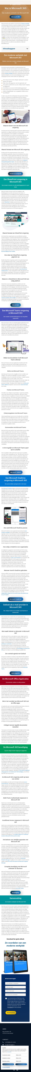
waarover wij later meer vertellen (8, 297)
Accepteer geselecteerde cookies (8, 1064)
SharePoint (7, 202)
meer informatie (24, 384)
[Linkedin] (17, 1070)
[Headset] (14, 1070)
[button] (27, 37)
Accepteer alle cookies (21, 1064)
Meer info (18, 1055)
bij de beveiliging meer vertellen (8, 251)
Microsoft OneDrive (7, 488)
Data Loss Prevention (16, 557)
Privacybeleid (10, 1007)
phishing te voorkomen (6, 643)
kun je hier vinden (20, 888)
